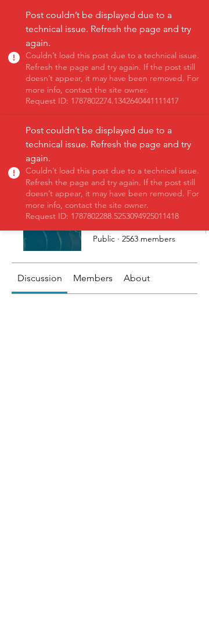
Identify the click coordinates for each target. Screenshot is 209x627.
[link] (39, 278)
